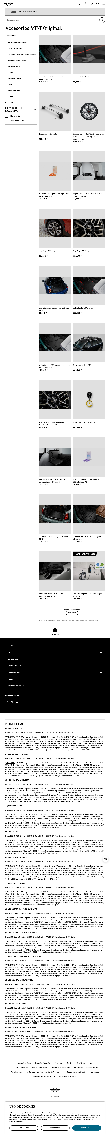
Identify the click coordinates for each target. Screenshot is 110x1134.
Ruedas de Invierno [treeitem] (14, 78)
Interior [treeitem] (10, 72)
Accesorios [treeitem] (10, 36)
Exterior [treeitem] (10, 96)
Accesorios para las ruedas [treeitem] (17, 60)
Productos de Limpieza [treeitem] (16, 48)
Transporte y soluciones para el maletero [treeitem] (22, 54)
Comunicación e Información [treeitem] (17, 42)
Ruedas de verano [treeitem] (14, 66)
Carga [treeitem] (10, 84)
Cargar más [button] (72, 613)
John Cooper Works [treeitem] (14, 90)
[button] (98, 12)
